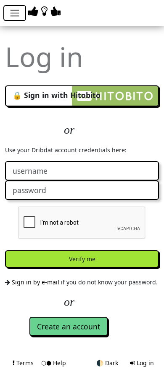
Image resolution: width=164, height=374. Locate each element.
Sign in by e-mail (35, 282)
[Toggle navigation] (14, 13)
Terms (25, 363)
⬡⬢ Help (53, 363)
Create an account (68, 326)
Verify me (82, 259)
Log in (144, 363)
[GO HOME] (45, 11)
